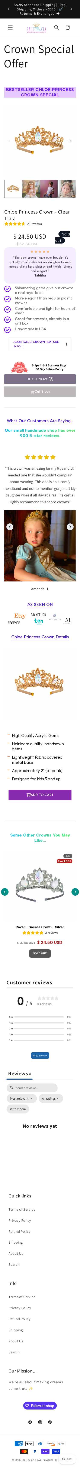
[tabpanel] (40, 1128)
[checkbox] (18, 1109)
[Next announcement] (71, 9)
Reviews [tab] (19, 1073)
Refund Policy (20, 1231)
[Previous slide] (10, 141)
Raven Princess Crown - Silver (40, 927)
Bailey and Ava (32, 1460)
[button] (10, 27)
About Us (16, 1253)
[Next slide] (70, 141)
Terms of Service (22, 1209)
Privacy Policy (20, 1220)
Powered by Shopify (55, 1460)
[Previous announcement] (8, 9)
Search (14, 1264)
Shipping (16, 1242)
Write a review (40, 1055)
